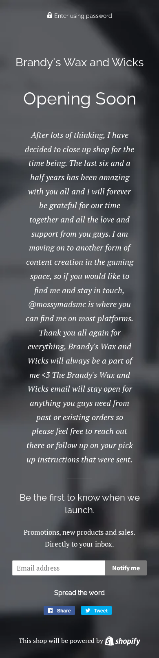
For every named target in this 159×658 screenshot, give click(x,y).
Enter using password (82, 16)
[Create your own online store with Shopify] (122, 640)
